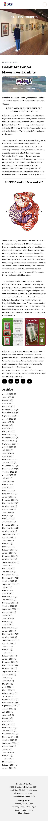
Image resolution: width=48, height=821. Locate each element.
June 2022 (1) (8, 512)
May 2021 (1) (8, 543)
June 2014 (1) (8, 752)
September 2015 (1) (10, 705)
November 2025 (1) (10, 412)
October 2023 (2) (9, 472)
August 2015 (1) (9, 708)
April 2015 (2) (8, 721)
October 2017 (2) (9, 637)
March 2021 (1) (8, 546)
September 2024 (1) (10, 444)
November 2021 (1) (10, 528)
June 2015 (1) (8, 715)
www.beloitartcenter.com (16, 370)
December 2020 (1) (10, 556)
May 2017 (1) (8, 649)
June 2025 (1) (8, 422)
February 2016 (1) (9, 693)
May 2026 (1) (8, 400)
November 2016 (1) (10, 665)
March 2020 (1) (8, 568)
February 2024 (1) (9, 459)
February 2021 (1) (9, 549)
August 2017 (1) (9, 643)
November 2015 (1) (10, 702)
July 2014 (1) (7, 749)
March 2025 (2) (8, 431)
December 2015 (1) (10, 699)
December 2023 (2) (10, 465)
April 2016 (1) (8, 687)
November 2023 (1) (10, 468)
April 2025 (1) (8, 428)
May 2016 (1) (8, 684)
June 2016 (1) (8, 680)
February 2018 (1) (9, 627)
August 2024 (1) (9, 447)
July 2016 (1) (7, 677)
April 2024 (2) (8, 456)
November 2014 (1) (10, 737)
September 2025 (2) (10, 415)
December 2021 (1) (10, 525)
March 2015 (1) (8, 724)
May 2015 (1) (8, 718)
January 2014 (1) (9, 768)
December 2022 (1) (10, 500)
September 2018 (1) (10, 609)
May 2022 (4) (8, 515)
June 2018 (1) (8, 618)
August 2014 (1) (9, 746)
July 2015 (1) (7, 712)
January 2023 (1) (9, 496)
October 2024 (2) (9, 440)
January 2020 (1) (9, 571)
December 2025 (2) (10, 409)
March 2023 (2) (8, 490)
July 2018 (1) (7, 615)
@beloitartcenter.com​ (27, 790)
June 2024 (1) (8, 453)
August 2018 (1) (9, 612)
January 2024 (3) (9, 462)
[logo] (8, 4)
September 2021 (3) (10, 534)
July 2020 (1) (7, 565)
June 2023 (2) (8, 481)
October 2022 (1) (9, 506)
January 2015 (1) (9, 730)
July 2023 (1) (7, 478)
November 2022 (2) (10, 503)
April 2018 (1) (8, 624)
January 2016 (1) (9, 696)
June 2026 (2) (8, 397)
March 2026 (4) (8, 406)
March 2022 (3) (8, 518)
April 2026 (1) (8, 403)
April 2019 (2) (8, 593)
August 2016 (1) (9, 674)
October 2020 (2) (9, 559)
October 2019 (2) (9, 581)
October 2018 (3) (9, 606)
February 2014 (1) (9, 765)
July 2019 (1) (7, 587)
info (16, 790)
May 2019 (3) (8, 590)
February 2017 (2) (9, 655)
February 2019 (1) (9, 596)
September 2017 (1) (10, 640)
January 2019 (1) (9, 599)
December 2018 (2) (10, 602)
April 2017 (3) (8, 652)
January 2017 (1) (9, 659)
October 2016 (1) (9, 668)
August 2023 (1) (9, 475)
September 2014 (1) (10, 743)
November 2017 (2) (10, 634)
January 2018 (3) (9, 631)
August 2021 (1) (9, 537)
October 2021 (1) (9, 531)
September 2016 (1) (10, 671)
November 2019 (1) (10, 578)
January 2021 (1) (9, 553)
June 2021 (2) (8, 540)
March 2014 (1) (8, 761)
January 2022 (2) (9, 521)
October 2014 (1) (9, 740)
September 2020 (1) (10, 562)
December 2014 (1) (10, 733)
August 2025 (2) (9, 419)
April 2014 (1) (8, 758)
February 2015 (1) (9, 727)
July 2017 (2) (7, 646)
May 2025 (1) (8, 425)
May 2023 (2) (8, 484)
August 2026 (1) (9, 394)
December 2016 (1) (10, 662)
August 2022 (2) (9, 509)
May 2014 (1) (8, 755)
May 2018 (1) (8, 621)
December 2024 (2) (10, 437)
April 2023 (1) (8, 487)
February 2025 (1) (9, 434)
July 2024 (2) (7, 450)
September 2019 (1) (10, 584)
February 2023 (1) (9, 493)
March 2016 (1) (8, 690)
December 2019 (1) (10, 574)
